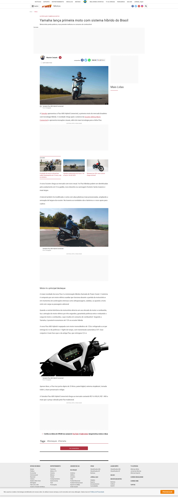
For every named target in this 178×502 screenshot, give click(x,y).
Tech (51, 483)
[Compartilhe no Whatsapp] (89, 60)
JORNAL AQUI (138, 2)
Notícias (38, 2)
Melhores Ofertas (97, 2)
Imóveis (77, 2)
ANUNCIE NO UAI (74, 466)
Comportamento (55, 479)
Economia (33, 473)
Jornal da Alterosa (136, 471)
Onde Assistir (74, 487)
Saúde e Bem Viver (35, 481)
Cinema (52, 473)
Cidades (92, 480)
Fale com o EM (34, 485)
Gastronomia (54, 481)
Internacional (34, 475)
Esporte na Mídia (75, 485)
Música (52, 475)
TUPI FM (133, 485)
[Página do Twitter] (136, 7)
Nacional (32, 477)
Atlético (72, 475)
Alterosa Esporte (135, 473)
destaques (52, 441)
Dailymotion (84, 434)
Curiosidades (94, 486)
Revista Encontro (116, 479)
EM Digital (33, 483)
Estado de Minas (35, 466)
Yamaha (44, 113)
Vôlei (71, 479)
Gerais (32, 469)
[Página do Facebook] (133, 7)
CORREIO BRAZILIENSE (137, 477)
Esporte (46, 2)
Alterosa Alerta (135, 469)
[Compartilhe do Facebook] (82, 60)
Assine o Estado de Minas (37, 487)
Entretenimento (58, 2)
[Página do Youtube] (139, 7)
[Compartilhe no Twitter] (85, 60)
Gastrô (112, 486)
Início (31, 11)
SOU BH (113, 475)
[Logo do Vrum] (47, 6)
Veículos (69, 2)
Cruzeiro (72, 477)
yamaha (62, 441)
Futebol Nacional (75, 481)
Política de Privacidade (97, 492)
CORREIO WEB (134, 481)
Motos (35, 11)
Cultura (32, 479)
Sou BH (129, 2)
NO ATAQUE (73, 470)
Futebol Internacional (76, 483)
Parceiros (121, 2)
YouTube (75, 434)
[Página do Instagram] (142, 7)
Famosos (53, 469)
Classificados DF (95, 471)
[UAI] (85, 2)
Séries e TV (53, 471)
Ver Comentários (74, 448)
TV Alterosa (110, 2)
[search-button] (146, 6)
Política (32, 471)
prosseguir (167, 492)
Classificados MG (95, 469)
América (72, 473)
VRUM (92, 466)
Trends (52, 477)
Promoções (53, 485)
